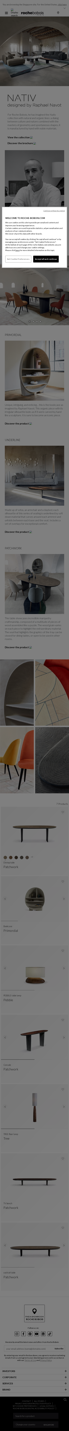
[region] (34, 237)
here (17, 250)
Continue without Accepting (54, 211)
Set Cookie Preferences (18, 259)
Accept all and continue (46, 259)
